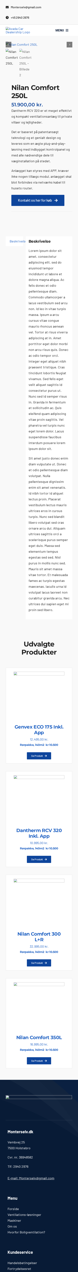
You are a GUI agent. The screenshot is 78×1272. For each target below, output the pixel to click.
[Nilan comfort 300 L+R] (39, 882)
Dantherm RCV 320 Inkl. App (39, 833)
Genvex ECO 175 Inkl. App (39, 729)
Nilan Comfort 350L (39, 1037)
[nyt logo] (22, 29)
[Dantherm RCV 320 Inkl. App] (39, 778)
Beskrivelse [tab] (16, 241)
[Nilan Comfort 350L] (39, 985)
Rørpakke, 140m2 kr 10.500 (39, 745)
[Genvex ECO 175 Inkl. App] (39, 674)
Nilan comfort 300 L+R (39, 936)
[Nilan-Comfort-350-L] (39, 44)
